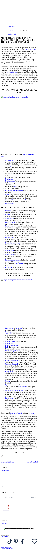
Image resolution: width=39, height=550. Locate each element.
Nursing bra (9, 179)
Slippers (8, 214)
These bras (8, 334)
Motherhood (12, 34)
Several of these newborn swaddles (16, 200)
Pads (6, 347)
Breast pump (9, 226)
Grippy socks (9, 218)
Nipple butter (9, 254)
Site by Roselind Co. (6, 547)
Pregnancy (11, 26)
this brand (19, 264)
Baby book (8, 267)
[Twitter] (28, 541)
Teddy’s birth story (31, 49)
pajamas (19, 328)
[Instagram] (3, 541)
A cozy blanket (10, 160)
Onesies (7, 194)
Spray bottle (9, 371)
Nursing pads (9, 250)
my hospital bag (12, 72)
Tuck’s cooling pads (11, 364)
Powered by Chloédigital (7, 548)
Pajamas (8, 211)
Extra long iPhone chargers (14, 190)
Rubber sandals (10, 222)
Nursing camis (10, 181)
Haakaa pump (9, 237)
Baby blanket (9, 204)
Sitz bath (8, 381)
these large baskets (16, 413)
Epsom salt (8, 385)
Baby (12, 30)
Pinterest (5, 523)
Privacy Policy (4, 536)
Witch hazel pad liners (12, 351)
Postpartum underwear (12, 260)
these (15, 187)
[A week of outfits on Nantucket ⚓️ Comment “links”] (19, 478)
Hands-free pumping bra (13, 243)
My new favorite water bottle (14, 390)
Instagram (5, 471)
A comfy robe (9, 166)
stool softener (22, 387)
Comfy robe (9, 328)
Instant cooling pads (11, 360)
